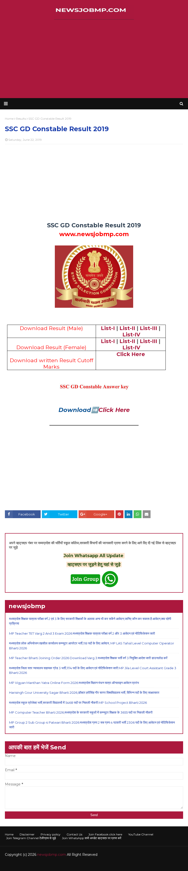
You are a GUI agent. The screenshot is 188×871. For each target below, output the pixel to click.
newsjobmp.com (51, 854)
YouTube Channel (140, 834)
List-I (108, 328)
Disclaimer (27, 834)
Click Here (131, 354)
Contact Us (74, 834)
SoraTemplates (31, 864)
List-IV (131, 334)
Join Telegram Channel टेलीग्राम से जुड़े (31, 838)
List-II (127, 328)
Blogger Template (78, 864)
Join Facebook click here (105, 834)
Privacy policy (50, 834)
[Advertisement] (94, 59)
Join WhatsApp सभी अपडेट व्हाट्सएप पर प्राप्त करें (91, 838)
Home (9, 834)
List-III (148, 328)
